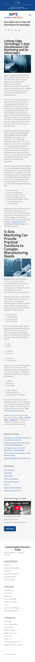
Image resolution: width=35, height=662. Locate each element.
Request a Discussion (10, 633)
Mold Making (8, 476)
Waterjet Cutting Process (12, 491)
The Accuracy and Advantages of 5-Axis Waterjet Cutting (17, 454)
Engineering (7, 565)
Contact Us (7, 639)
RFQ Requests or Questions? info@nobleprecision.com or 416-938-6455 (17, 7)
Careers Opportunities (11, 624)
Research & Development (11, 574)
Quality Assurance (9, 630)
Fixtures (6, 485)
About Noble (8, 621)
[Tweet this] (9, 30)
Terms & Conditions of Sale (12, 642)
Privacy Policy (8, 636)
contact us (13, 420)
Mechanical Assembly (11, 482)
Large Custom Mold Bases (13, 488)
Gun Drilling (8, 473)
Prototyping (7, 571)
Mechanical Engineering (11, 568)
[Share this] (5, 30)
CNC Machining (9, 470)
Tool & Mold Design (10, 577)
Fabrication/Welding (11, 479)
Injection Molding (9, 580)
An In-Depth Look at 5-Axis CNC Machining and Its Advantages (14, 449)
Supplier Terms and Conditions (13, 645)
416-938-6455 (11, 552)
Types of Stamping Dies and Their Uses (17, 458)
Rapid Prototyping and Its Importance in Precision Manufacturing (17, 444)
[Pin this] (19, 30)
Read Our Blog (8, 627)
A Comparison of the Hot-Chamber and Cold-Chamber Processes (17, 439)
